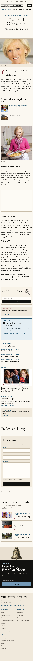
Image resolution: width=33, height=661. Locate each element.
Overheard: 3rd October (15, 107)
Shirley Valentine (6, 227)
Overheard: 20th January (9, 351)
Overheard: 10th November (10, 361)
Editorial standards (6, 615)
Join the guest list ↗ (7, 314)
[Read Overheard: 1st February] (7, 515)
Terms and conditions (6, 646)
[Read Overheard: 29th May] (4, 117)
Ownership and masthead (7, 620)
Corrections (4, 618)
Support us (21, 605)
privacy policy (19, 479)
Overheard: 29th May (14, 115)
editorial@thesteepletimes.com (10, 268)
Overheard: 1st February (22, 516)
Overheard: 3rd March (21, 537)
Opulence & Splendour (25, 9)
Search (17, 301)
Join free (16, 584)
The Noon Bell (12, 605)
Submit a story (4, 625)
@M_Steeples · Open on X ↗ (8, 405)
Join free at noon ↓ (7, 415)
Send (16, 483)
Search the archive (5, 628)
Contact (3, 623)
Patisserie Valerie (8, 79)
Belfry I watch (20, 615)
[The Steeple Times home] (12, 5)
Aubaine (20, 220)
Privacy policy (4, 638)
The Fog (15, 9)
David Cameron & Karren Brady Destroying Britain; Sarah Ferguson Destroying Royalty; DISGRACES (14, 390)
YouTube (3, 605)
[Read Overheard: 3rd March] (7, 536)
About (2, 612)
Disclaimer (3, 648)
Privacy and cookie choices (7, 640)
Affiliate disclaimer (5, 651)
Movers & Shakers (6, 9)
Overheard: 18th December (10, 356)
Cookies (3, 643)
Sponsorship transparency (23, 620)
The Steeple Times (11, 32)
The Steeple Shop (5, 631)
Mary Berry (24, 84)
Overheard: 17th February (19, 527)
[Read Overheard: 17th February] (7, 524)
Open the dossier (8, 337)
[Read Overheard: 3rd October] (4, 108)
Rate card (19, 618)
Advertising (20, 612)
